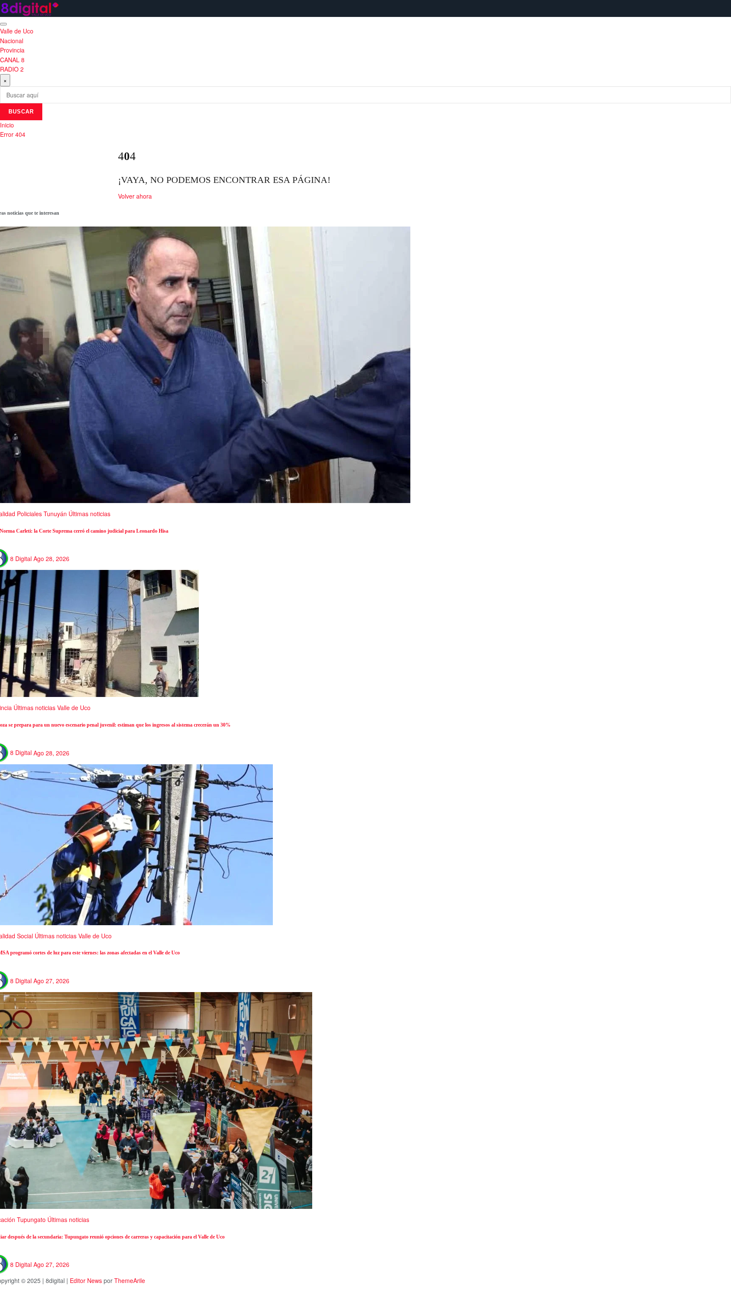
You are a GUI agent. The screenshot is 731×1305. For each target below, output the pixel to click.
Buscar (21, 111)
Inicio (7, 125)
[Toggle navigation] (3, 24)
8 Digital (21, 558)
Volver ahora (135, 196)
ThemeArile (129, 1280)
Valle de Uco (16, 31)
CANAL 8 (12, 59)
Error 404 (12, 134)
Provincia (12, 50)
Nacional (11, 40)
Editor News (86, 1280)
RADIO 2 (12, 69)
